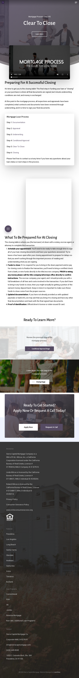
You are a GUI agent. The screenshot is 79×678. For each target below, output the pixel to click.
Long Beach (11, 545)
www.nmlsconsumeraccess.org (19, 510)
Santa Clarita (11, 550)
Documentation (19, 122)
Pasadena (10, 534)
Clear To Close (18, 146)
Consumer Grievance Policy (17, 505)
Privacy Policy (12, 499)
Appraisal (16, 128)
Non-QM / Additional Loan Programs (20, 621)
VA (7, 605)
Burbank (9, 582)
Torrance (10, 576)
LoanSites (57, 672)
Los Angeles (11, 539)
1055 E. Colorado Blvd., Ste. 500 (19, 655)
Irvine (8, 571)
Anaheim (9, 560)
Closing (16, 152)
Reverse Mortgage (13, 615)
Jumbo (9, 610)
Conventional (11, 594)
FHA (8, 599)
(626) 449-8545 (12, 650)
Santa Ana (10, 566)
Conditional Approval (21, 140)
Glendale (9, 555)
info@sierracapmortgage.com (18, 645)
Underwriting (18, 134)
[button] (76, 2)
